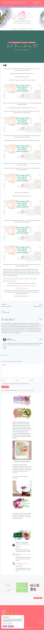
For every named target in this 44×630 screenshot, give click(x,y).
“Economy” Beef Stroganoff (25, 554)
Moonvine (29, 163)
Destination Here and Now (6, 305)
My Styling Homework (38, 305)
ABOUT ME (24, 29)
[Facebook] (35, 7)
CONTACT (30, 29)
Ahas (10, 42)
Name (3, 380)
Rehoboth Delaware (7, 281)
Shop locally (13, 281)
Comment (4, 365)
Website (31, 380)
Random (35, 278)
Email (17, 380)
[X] (37, 7)
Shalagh (9, 339)
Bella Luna (5, 278)
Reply (41, 319)
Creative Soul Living (16, 42)
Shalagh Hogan (19, 544)
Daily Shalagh (24, 42)
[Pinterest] (42, 7)
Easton (14, 278)
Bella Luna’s (33, 107)
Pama (31, 278)
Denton (10, 278)
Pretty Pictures (31, 42)
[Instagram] (40, 7)
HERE (15, 476)
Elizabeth (17, 563)
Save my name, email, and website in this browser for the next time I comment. (16, 383)
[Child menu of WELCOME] (14, 29)
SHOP (19, 29)
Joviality (26, 220)
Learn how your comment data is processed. (25, 390)
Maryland (22, 278)
